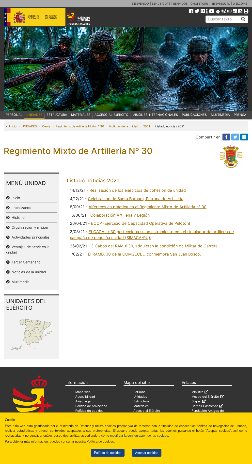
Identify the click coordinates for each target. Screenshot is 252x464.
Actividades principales (30, 237)
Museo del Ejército (205, 396)
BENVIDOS (180, 3)
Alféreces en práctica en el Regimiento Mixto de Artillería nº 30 (147, 206)
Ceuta (46, 126)
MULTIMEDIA (220, 115)
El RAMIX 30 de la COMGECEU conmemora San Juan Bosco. (144, 254)
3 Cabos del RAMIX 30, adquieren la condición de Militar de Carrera (154, 245)
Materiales (141, 406)
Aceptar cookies (146, 453)
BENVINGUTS (161, 3)
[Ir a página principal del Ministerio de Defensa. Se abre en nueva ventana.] (34, 17)
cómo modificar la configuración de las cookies (134, 435)
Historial (17, 217)
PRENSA (240, 115)
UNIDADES (34, 115)
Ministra (197, 392)
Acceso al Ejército (146, 410)
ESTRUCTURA (57, 115)
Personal (139, 392)
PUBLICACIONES (194, 115)
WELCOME (240, 3)
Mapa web (83, 392)
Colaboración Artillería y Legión (120, 215)
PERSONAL (14, 115)
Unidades (140, 396)
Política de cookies (107, 453)
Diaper (196, 401)
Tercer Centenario (25, 262)
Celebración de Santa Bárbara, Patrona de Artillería (135, 198)
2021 (146, 126)
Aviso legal (83, 401)
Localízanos (20, 208)
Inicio (12, 126)
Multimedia (20, 282)
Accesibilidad (85, 396)
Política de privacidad (91, 406)
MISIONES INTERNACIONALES (155, 115)
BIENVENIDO (140, 3)
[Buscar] (243, 19)
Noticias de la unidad (123, 126)
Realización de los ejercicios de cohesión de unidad (138, 190)
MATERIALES (80, 115)
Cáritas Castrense (204, 406)
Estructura (141, 401)
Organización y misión (29, 227)
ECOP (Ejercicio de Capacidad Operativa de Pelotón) (140, 223)
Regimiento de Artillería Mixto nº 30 (80, 126)
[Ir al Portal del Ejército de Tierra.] (83, 17)
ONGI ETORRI (199, 3)
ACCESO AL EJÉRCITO (111, 115)
